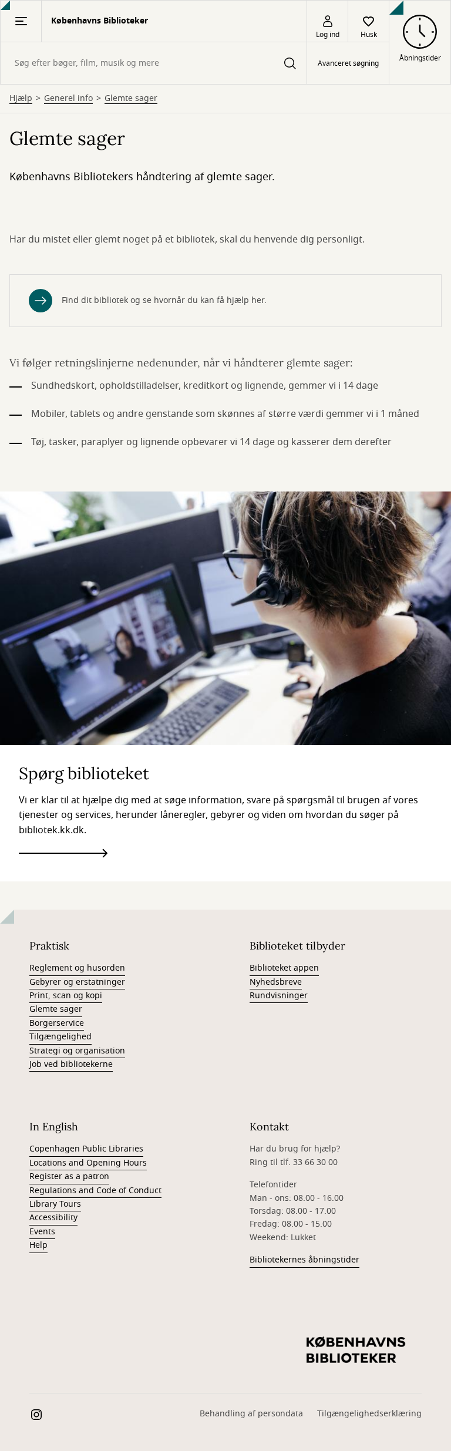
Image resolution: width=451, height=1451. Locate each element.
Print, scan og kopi (65, 995)
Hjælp (20, 98)
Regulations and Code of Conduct (95, 1190)
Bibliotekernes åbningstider (304, 1260)
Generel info (68, 98)
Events (42, 1232)
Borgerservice (56, 1023)
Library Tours (55, 1204)
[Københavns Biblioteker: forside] (356, 1350)
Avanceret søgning (348, 63)
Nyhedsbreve (276, 982)
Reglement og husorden (77, 968)
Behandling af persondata (251, 1414)
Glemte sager (131, 98)
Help (38, 1245)
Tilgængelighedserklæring (369, 1414)
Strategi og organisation (77, 1051)
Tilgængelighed (60, 1037)
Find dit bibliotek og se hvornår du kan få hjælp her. (164, 300)
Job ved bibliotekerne (71, 1064)
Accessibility (53, 1217)
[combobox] (154, 63)
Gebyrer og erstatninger (77, 982)
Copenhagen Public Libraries (86, 1149)
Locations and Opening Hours (88, 1163)
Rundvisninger (279, 995)
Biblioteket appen (284, 968)
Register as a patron (69, 1176)
